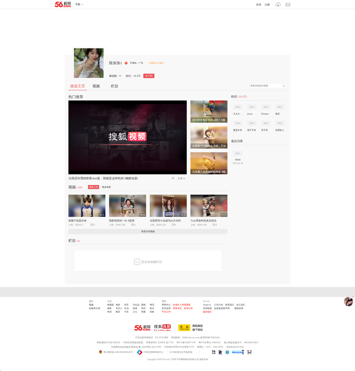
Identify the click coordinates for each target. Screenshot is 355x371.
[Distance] (266, 107)
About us (207, 304)
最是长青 (237, 130)
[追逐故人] (280, 123)
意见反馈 (166, 308)
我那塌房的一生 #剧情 (121, 220)
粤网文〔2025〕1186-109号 (210, 347)
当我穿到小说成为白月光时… (166, 220)
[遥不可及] (251, 123)
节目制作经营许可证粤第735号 (179, 347)
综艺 (126, 304)
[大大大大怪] (237, 107)
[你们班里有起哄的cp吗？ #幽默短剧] (208, 102)
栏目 (114, 86)
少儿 (135, 311)
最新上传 (93, 187)
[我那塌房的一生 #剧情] (127, 196)
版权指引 (207, 311)
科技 (109, 311)
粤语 (152, 304)
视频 (96, 86)
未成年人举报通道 (182, 304)
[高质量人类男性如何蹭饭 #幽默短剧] (208, 154)
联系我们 (229, 304)
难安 (277, 114)
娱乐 (152, 308)
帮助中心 (166, 304)
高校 (143, 304)
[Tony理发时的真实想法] (208, 196)
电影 (118, 304)
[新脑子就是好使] (86, 196)
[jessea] (251, 107)
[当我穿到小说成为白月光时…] (168, 196)
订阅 (150, 75)
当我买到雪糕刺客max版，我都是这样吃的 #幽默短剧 (103, 178)
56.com (63, 5)
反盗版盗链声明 (222, 308)
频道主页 (77, 86)
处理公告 (188, 308)
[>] (278, 4)
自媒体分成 (94, 308)
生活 (126, 308)
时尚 (143, 308)
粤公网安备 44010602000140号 (118, 352)
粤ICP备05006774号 (186, 342)
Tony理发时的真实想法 (203, 220)
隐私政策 (238, 308)
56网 (142, 327)
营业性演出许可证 (235, 347)
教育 (118, 311)
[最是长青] (237, 123)
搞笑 (109, 308)
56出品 (136, 304)
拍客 (152, 311)
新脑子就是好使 (77, 220)
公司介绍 (218, 304)
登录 (258, 5)
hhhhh (238, 159)
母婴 (143, 311)
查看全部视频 (148, 231)
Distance (265, 114)
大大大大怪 (237, 114)
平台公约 (166, 311)
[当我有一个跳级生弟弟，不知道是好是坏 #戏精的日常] (208, 128)
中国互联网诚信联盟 (133, 342)
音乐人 (119, 308)
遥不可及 (251, 130)
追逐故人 (279, 130)
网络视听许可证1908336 (108, 342)
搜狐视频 (164, 327)
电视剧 (110, 304)
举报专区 (177, 308)
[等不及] (266, 123)
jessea (249, 114)
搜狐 (191, 327)
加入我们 (240, 304)
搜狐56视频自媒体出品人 (126, 63)
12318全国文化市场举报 (180, 352)
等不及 (264, 130)
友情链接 (207, 308)
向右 (224, 205)
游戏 (135, 308)
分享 (180, 178)
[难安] (280, 107)
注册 (267, 5)
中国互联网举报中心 (153, 352)
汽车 (126, 311)
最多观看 (106, 187)
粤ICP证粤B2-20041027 (210, 342)
